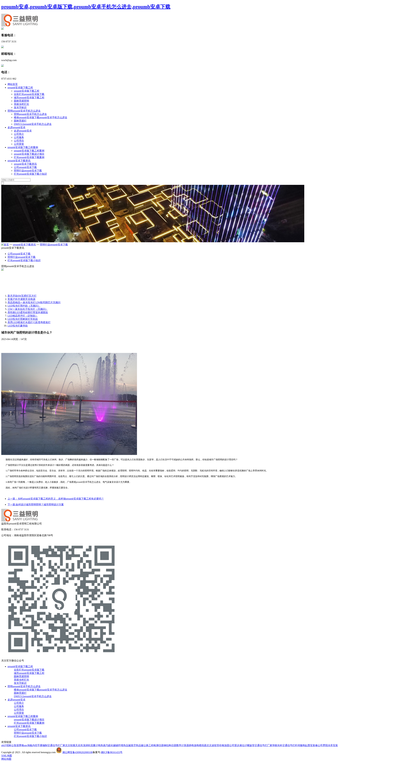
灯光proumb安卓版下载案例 (29, 157)
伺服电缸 (302, 745)
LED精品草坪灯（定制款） (23, 315)
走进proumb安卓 (16, 127)
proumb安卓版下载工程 (20, 87)
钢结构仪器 (170, 745)
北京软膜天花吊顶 (75, 745)
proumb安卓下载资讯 (19, 160)
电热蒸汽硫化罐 (107, 745)
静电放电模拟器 (198, 745)
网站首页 (13, 84)
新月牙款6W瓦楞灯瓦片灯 (22, 295)
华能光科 (277, 745)
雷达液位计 (240, 745)
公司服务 (19, 137)
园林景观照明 (21, 100)
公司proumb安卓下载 (25, 167)
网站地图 (6, 759)
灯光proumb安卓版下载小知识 (30, 174)
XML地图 (6, 755)
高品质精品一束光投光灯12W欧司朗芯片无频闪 (34, 302)
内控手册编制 (40, 745)
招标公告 (11, 745)
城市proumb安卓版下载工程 (29, 97)
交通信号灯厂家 (56, 745)
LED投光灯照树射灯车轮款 (23, 319)
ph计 (3, 745)
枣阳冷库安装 (330, 745)
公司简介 (19, 134)
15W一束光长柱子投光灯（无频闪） (28, 309)
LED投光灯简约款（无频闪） (24, 305)
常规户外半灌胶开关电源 (21, 299)
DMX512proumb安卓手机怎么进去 (33, 124)
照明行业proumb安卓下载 (28, 170)
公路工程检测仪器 (153, 745)
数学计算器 (182, 745)
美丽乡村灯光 (21, 104)
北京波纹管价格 (215, 745)
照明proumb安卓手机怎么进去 (24, 110)
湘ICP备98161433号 (111, 752)
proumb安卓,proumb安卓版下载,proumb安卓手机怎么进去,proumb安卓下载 (85, 6)
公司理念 (19, 140)
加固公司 (229, 745)
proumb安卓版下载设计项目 (29, 154)
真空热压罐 (137, 745)
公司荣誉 (19, 144)
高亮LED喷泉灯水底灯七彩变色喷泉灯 (29, 322)
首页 (6, 244)
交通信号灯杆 (289, 745)
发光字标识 (20, 107)
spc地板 (28, 745)
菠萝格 (20, 745)
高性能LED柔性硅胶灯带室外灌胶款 (28, 312)
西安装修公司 (315, 745)
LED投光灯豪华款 (18, 325)
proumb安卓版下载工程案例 (23, 147)
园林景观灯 (20, 120)
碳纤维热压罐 (123, 745)
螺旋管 (251, 745)
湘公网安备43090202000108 (77, 752)
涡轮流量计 (91, 745)
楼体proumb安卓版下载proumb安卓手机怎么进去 (40, 117)
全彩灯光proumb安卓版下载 (29, 94)
